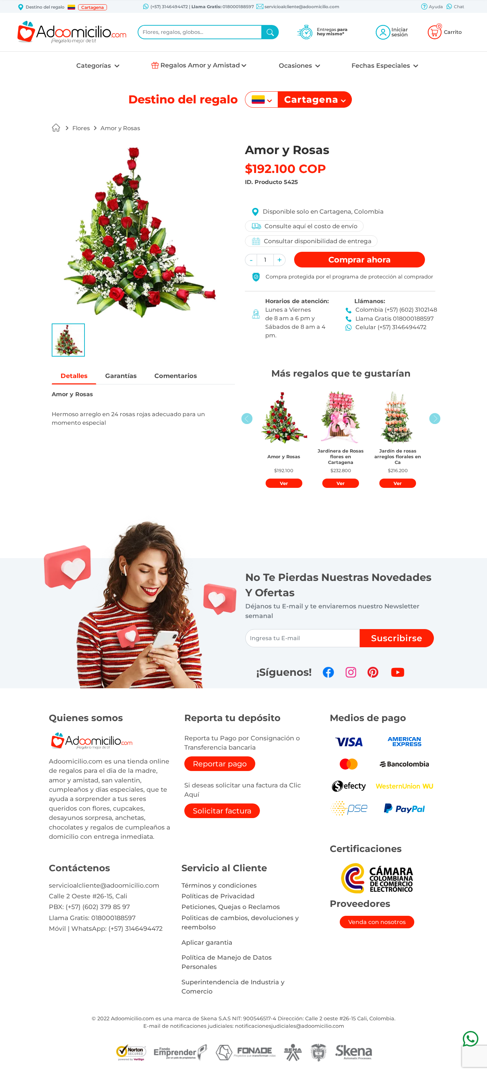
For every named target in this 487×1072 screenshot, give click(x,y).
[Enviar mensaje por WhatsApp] (470, 1038)
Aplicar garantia (206, 942)
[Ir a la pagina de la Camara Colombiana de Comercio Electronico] (377, 877)
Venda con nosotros (377, 922)
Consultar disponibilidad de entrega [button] (317, 241)
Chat (458, 6)
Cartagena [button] (92, 7)
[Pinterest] (373, 672)
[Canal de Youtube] (398, 672)
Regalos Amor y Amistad (200, 65)
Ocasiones (296, 65)
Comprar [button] (359, 260)
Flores (81, 128)
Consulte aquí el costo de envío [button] (311, 226)
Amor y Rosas (120, 128)
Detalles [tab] (74, 375)
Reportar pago (220, 763)
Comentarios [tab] (175, 375)
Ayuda (435, 6)
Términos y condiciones (219, 885)
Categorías (94, 65)
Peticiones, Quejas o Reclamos (230, 906)
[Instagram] (351, 672)
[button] (71, 7)
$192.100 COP (285, 169)
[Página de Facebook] (328, 672)
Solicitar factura (222, 810)
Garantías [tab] (121, 375)
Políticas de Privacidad (218, 896)
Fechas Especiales (382, 65)
